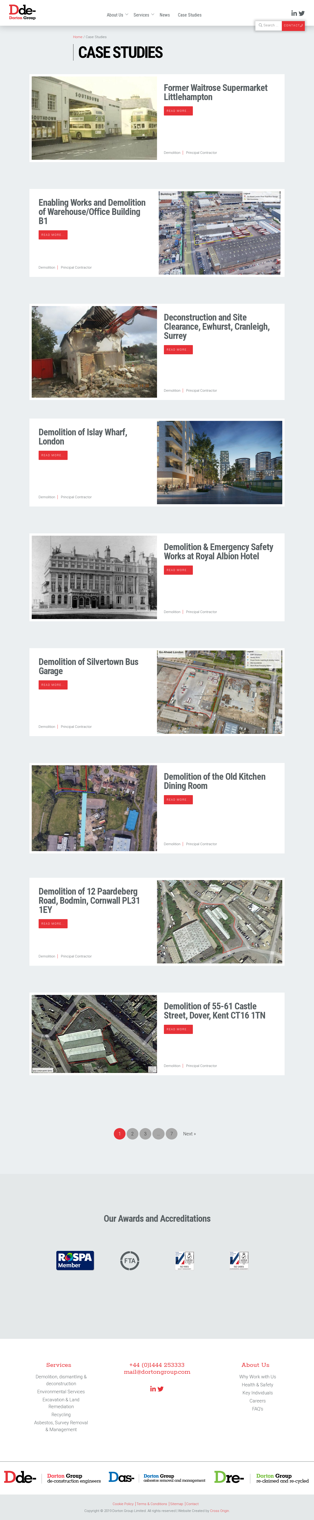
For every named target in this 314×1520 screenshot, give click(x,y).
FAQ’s (257, 1409)
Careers (258, 1401)
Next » (189, 1134)
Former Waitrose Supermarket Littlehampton (216, 92)
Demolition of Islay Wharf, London (83, 437)
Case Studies (190, 15)
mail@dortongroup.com (157, 1372)
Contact (192, 1504)
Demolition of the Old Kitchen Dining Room (214, 781)
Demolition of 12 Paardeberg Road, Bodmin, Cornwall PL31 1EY (89, 900)
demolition (172, 153)
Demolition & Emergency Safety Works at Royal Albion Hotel (218, 552)
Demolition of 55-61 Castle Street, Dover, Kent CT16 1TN (214, 1011)
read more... (178, 111)
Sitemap (176, 1504)
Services (141, 15)
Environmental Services (61, 1391)
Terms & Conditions (152, 1504)
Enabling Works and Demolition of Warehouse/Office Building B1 (92, 211)
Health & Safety (257, 1385)
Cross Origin (219, 1511)
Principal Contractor (201, 153)
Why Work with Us (257, 1376)
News (165, 15)
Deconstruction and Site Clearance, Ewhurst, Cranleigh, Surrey (217, 326)
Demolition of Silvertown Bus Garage (88, 666)
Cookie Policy (123, 1504)
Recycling (61, 1414)
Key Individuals (258, 1393)
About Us (115, 15)
